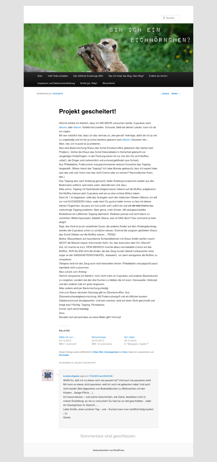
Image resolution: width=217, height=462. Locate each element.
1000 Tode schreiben (58, 75)
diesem (63, 127)
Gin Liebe (129, 337)
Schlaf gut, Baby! (88, 83)
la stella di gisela (71, 375)
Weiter (176, 93)
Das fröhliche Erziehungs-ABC (88, 75)
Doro (125, 351)
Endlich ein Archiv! (158, 75)
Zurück (164, 93)
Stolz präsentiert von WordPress (108, 450)
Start (39, 75)
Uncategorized (111, 351)
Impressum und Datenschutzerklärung (56, 83)
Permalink (64, 354)
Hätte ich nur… (67, 337)
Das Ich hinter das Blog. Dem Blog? (126, 75)
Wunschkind (109, 83)
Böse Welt (98, 351)
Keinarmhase (99, 337)
